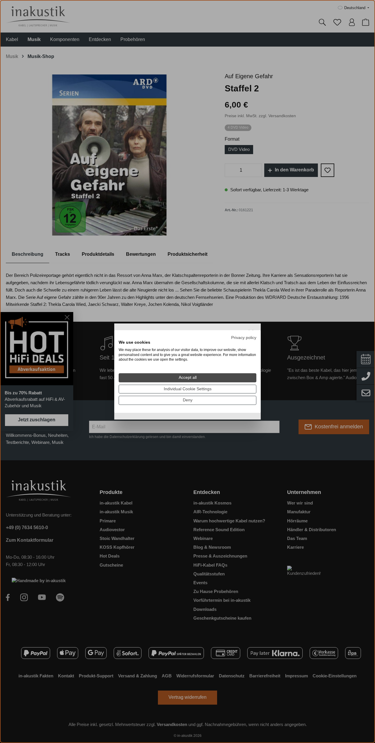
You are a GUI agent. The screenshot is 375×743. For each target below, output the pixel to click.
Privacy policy (243, 337)
